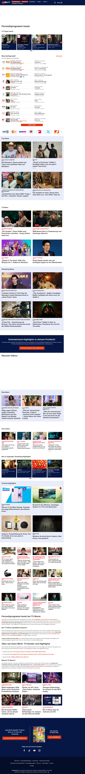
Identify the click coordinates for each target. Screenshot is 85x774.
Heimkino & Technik (17, 3)
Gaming (48, 666)
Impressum (17, 760)
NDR (40, 651)
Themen (51, 763)
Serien (44, 1)
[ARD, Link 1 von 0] (6, 132)
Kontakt (32, 765)
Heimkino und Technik (37, 666)
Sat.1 (36, 654)
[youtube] (34, 751)
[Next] (61, 132)
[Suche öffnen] (55, 3)
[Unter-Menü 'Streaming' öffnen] (35, 1)
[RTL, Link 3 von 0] (23, 132)
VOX (40, 654)
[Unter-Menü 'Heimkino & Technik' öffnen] (23, 3)
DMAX (13, 657)
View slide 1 (30, 478)
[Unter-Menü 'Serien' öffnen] (47, 1)
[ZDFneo (26, 657)
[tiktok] (29, 751)
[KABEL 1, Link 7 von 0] (57, 132)
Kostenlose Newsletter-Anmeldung (32, 348)
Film (49, 633)
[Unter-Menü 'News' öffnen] (41, 1)
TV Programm (15, 1)
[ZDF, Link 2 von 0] (14, 132)
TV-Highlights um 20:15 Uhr (41, 619)
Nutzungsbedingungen (26, 760)
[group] (32, 42)
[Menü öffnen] (61, 2)
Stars (3, 635)
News (39, 1)
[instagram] (39, 751)
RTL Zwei (51, 654)
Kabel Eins (45, 654)
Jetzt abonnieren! (54, 737)
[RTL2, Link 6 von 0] (48, 132)
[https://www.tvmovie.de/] (6, 2)
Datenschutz (35, 760)
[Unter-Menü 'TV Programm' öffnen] (19, 1)
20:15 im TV (25, 1)
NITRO (18, 657)
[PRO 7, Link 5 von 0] (40, 132)
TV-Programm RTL (15, 654)
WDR (36, 651)
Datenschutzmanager (44, 760)
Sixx (22, 657)
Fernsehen (54, 633)
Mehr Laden (32, 124)
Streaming (32, 1)
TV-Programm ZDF (29, 651)
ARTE (44, 651)
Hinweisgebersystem (31, 763)
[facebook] (24, 751)
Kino (58, 633)
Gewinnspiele (45, 763)
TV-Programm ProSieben (27, 654)
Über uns (39, 763)
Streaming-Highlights (16, 635)
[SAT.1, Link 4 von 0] (31, 132)
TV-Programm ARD (18, 651)
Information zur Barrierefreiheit (17, 763)
